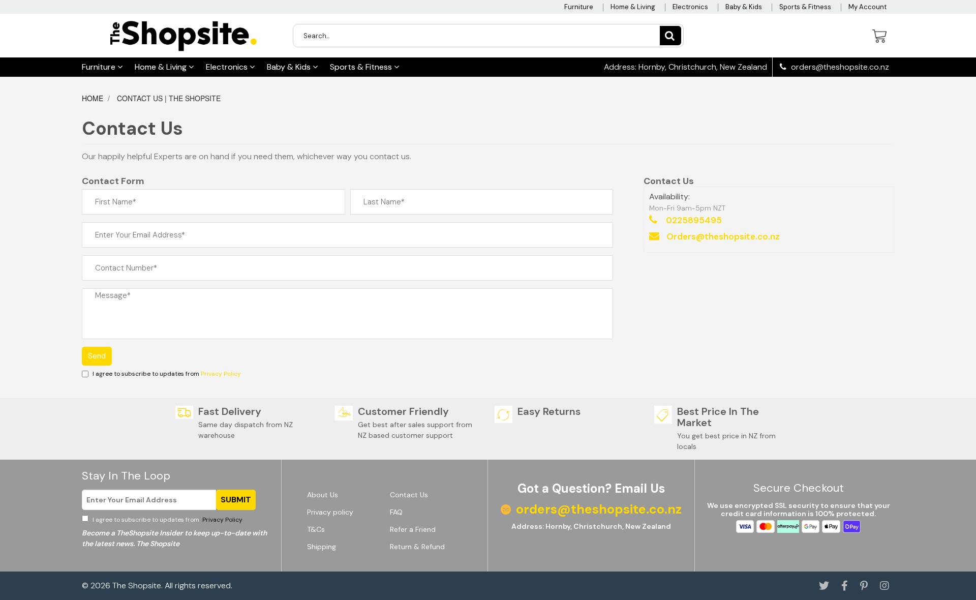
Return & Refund (417, 546)
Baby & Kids (743, 7)
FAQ (396, 512)
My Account (867, 7)
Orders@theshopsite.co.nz (723, 236)
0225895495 (694, 220)
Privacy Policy (221, 374)
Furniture (578, 7)
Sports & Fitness (805, 7)
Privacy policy (330, 512)
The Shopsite (136, 585)
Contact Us (409, 494)
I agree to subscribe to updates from (166, 520)
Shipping (321, 546)
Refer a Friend (413, 529)
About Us (322, 494)
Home (93, 98)
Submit (236, 499)
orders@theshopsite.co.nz (839, 67)
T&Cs (316, 529)
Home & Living (633, 7)
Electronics (690, 7)
